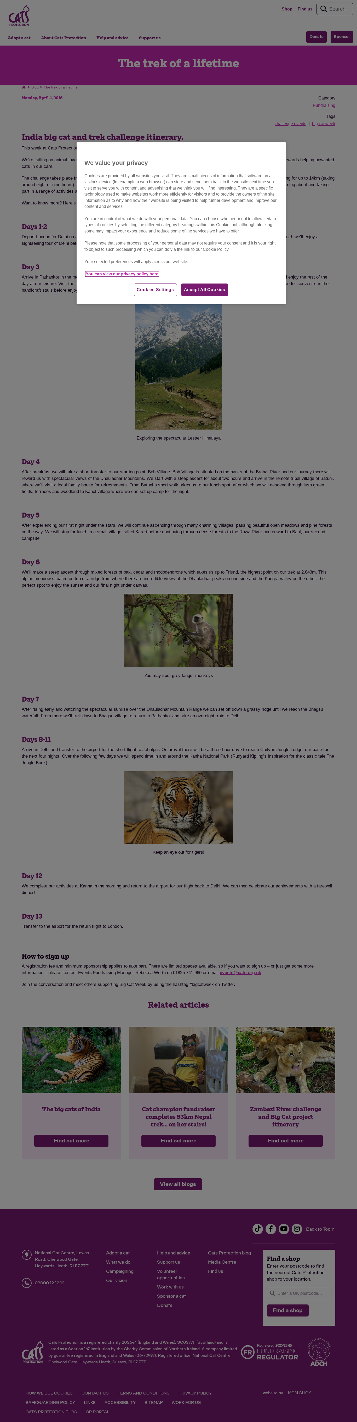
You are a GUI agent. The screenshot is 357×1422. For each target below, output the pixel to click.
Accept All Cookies (204, 289)
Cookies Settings (155, 289)
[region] (181, 223)
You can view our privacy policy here (122, 274)
